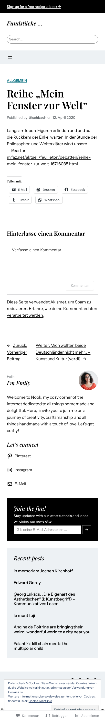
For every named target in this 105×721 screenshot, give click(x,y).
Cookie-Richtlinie (40, 701)
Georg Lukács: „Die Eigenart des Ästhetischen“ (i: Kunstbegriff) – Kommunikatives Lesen (44, 599)
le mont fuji (24, 615)
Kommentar (80, 285)
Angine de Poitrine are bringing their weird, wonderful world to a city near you (52, 629)
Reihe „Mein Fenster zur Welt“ (47, 99)
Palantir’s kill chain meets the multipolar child (41, 646)
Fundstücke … (24, 23)
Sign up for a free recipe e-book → (34, 6)
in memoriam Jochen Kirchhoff (43, 571)
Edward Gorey (27, 582)
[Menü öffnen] (10, 57)
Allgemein (17, 80)
